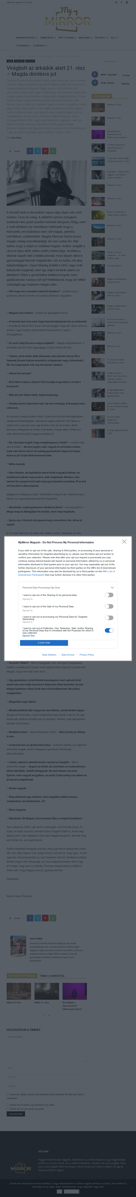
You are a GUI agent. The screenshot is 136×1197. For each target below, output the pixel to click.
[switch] (109, 595)
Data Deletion (49, 654)
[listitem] (68, 587)
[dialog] (68, 598)
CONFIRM (44, 643)
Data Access (68, 654)
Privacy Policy (87, 654)
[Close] (125, 542)
